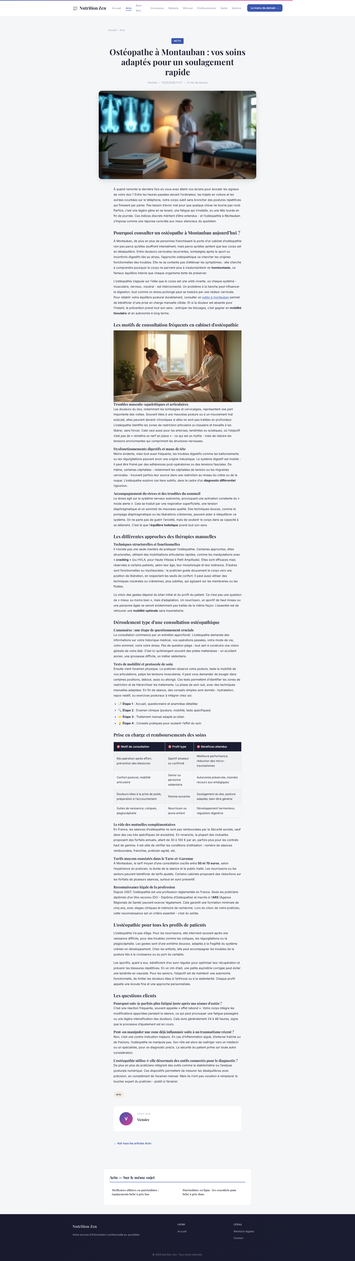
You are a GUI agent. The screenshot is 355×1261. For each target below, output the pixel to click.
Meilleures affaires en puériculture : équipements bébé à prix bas (135, 1192)
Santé (223, 8)
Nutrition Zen (89, 8)
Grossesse (157, 8)
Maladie (173, 8)
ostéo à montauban (215, 297)
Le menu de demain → (265, 7)
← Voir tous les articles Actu (132, 1143)
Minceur (188, 8)
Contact (238, 1238)
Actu (128, 8)
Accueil (116, 8)
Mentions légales (244, 1231)
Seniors (236, 8)
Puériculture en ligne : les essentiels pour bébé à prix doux (209, 1192)
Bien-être (139, 8)
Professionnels (206, 8)
